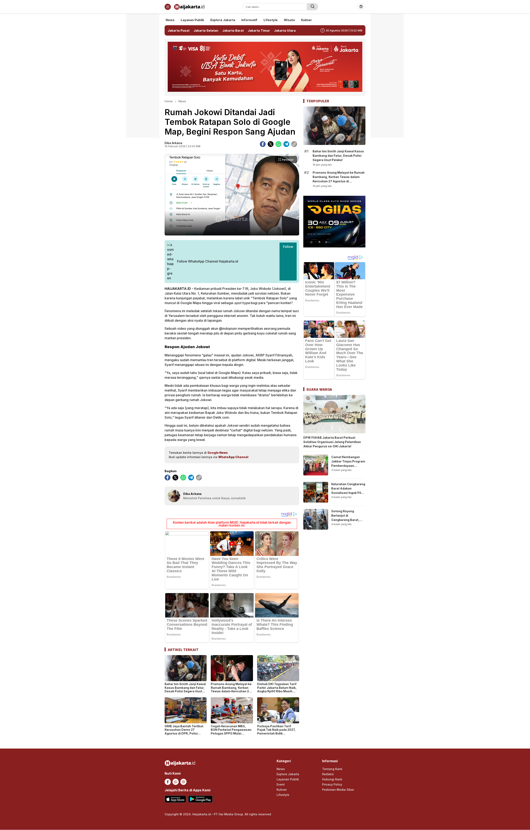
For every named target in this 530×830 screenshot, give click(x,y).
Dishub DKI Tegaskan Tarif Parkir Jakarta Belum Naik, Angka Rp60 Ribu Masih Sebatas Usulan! (277, 689)
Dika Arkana (173, 143)
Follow (288, 247)
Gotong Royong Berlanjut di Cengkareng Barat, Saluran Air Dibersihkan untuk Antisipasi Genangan (347, 522)
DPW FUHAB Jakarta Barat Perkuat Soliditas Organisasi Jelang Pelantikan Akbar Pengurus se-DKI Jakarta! (332, 442)
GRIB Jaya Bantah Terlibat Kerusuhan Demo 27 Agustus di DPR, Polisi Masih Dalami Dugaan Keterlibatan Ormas (184, 733)
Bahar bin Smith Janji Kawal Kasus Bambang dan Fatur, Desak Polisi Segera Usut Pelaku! (185, 689)
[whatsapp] (278, 144)
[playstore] (200, 799)
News (182, 101)
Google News (217, 452)
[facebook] (263, 144)
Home (169, 101)
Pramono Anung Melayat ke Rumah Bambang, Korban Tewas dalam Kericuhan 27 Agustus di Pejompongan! (231, 689)
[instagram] (183, 782)
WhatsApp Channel (233, 457)
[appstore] (175, 799)
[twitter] (270, 144)
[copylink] (294, 144)
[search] (312, 6)
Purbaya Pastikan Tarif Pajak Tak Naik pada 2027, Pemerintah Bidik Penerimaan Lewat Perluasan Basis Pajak (276, 733)
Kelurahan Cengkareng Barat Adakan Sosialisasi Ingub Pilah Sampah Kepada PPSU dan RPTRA (348, 492)
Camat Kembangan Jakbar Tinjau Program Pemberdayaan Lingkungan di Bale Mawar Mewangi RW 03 (348, 467)
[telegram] (286, 144)
